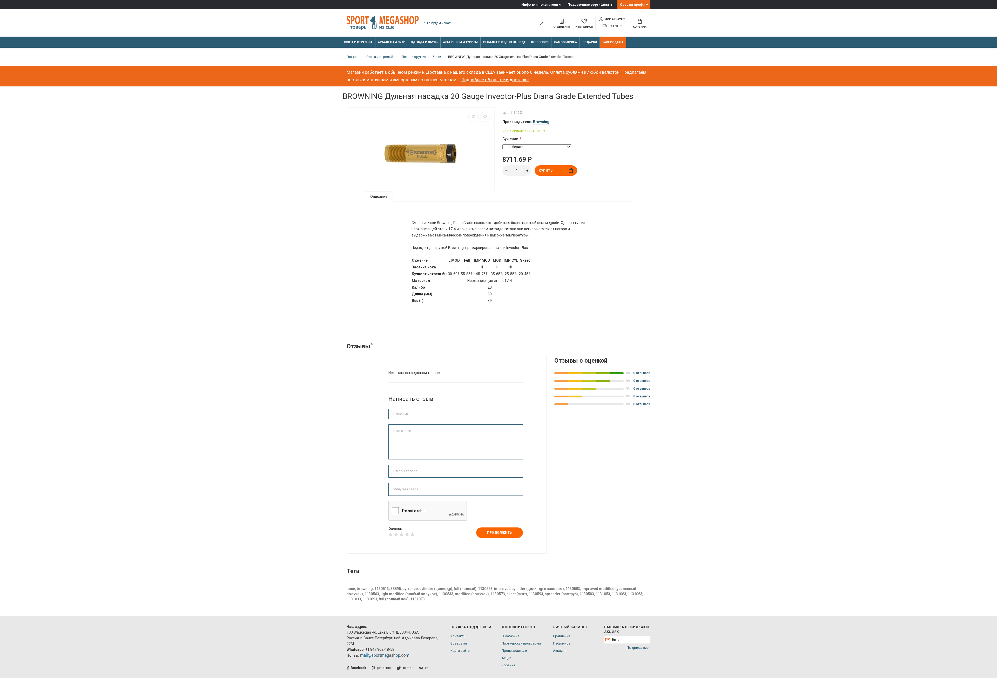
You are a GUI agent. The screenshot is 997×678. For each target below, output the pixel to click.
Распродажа (612, 42)
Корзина (639, 27)
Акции (506, 658)
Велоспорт (540, 42)
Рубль (613, 26)
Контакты (458, 636)
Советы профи (632, 4)
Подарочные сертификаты (591, 4)
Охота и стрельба (358, 42)
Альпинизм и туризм (460, 42)
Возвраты (458, 643)
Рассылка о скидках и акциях (626, 629)
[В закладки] (485, 117)
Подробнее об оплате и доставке (495, 79)
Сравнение (561, 636)
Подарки (589, 42)
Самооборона (565, 42)
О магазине (510, 636)
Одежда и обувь (424, 42)
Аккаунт (559, 651)
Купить (546, 170)
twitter (408, 668)
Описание (378, 196)
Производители (514, 651)
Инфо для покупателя (539, 4)
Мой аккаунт (614, 19)
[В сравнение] (473, 117)
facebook (358, 668)
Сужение (510, 139)
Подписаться (638, 648)
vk (426, 668)
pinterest (384, 668)
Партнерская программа (521, 643)
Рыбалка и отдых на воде (504, 42)
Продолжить (499, 532)
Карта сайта (460, 651)
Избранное (561, 643)
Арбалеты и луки (391, 42)
